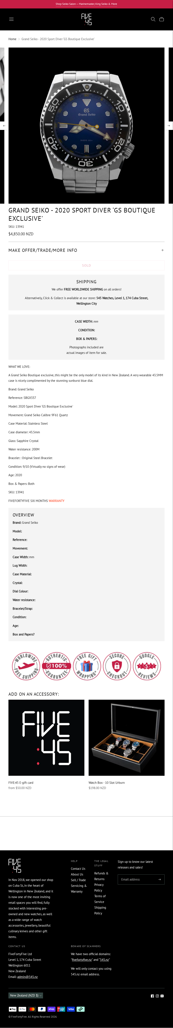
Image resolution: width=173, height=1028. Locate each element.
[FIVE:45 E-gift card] (46, 738)
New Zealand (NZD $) (24, 995)
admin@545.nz (27, 977)
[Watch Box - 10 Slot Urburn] (127, 738)
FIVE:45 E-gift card (20, 783)
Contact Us (78, 869)
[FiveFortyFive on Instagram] (157, 996)
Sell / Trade (78, 880)
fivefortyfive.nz (82, 960)
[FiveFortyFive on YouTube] (162, 996)
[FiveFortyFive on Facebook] (152, 996)
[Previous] (4, 125)
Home (12, 39)
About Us (77, 874)
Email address (130, 875)
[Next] (169, 125)
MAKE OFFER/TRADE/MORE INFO (42, 250)
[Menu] (11, 19)
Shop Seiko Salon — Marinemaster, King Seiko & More (86, 4)
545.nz (104, 960)
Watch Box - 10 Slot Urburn (107, 783)
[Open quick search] (153, 19)
